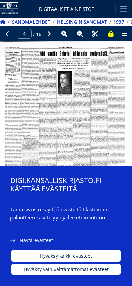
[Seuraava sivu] (49, 34)
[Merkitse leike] (95, 34)
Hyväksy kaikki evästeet (66, 255)
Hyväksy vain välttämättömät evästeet (66, 269)
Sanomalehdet (31, 22)
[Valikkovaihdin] (123, 9)
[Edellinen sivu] (8, 34)
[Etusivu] (2, 22)
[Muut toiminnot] (124, 34)
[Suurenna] (64, 34)
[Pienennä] (80, 34)
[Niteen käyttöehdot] (110, 34)
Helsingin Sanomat (82, 22)
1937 (118, 22)
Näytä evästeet (36, 240)
